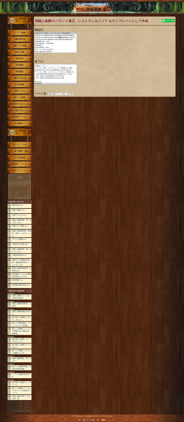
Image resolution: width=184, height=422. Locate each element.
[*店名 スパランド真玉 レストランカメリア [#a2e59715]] (56, 33)
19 (19, 192)
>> (22, 177)
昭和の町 (19, 59)
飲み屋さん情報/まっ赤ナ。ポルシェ (20, 318)
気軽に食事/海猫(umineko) (21, 313)
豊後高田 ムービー (19, 164)
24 (13, 195)
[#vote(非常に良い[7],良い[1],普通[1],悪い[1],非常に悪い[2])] (56, 70)
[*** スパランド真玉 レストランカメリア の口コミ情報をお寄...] (56, 72)
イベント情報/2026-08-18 (21, 376)
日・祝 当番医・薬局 (19, 151)
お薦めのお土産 (19, 78)
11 (16, 190)
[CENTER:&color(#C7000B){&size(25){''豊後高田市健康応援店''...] (56, 39)
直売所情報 (19, 84)
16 (10, 192)
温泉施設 (19, 72)
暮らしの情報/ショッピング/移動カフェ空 (21, 352)
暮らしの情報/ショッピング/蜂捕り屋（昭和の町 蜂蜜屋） (21, 331)
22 (28, 192)
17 (13, 192)
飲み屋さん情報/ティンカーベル (21, 383)
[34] (56, 80)
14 (25, 190)
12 (19, 190)
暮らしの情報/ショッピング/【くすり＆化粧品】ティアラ (21, 390)
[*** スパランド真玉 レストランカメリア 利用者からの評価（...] (56, 68)
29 (28, 195)
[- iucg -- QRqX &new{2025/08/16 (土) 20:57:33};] (56, 76)
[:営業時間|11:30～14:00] (56, 42)
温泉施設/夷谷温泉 (21, 285)
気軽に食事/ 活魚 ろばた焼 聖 (21, 397)
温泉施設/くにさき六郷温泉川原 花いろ (21, 275)
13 (22, 190)
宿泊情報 (19, 65)
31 (13, 197)
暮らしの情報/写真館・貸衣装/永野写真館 (21, 368)
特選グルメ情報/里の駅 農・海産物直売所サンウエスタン (21, 262)
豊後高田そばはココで (19, 104)
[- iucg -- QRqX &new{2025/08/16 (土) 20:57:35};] (56, 78)
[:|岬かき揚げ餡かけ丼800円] (56, 52)
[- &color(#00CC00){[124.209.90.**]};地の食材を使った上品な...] (56, 74)
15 (28, 190)
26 (19, 195)
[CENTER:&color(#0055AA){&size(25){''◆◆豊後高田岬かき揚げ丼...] (56, 37)
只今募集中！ (19, 123)
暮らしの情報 (19, 97)
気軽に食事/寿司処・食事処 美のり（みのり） (21, 233)
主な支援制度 (19, 158)
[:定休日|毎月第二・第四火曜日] (56, 44)
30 (10, 197)
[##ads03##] (56, 84)
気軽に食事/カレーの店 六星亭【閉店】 (20, 297)
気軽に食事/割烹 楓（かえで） (21, 250)
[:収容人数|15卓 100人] (56, 48)
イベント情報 (19, 33)
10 (13, 190)
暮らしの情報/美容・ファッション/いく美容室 (21, 324)
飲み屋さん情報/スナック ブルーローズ (21, 340)
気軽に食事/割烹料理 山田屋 (21, 269)
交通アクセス (19, 91)
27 (22, 195)
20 (22, 192)
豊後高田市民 (91, 416)
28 (25, 195)
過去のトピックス (19, 171)
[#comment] (56, 82)
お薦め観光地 (19, 39)
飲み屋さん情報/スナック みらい (21, 346)
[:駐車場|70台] (56, 46)
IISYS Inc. (110, 416)
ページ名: (41, 93)
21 (25, 192)
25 (16, 195)
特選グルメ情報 (19, 46)
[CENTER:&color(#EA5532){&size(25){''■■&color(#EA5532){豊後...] (56, 35)
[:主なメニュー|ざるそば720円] (56, 50)
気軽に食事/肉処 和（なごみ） (21, 221)
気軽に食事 (19, 52)
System (98, 416)
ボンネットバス (19, 145)
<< (16, 177)
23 (10, 195)
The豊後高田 (92, 9)
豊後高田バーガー (19, 117)
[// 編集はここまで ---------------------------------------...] (56, 66)
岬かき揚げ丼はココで (19, 110)
